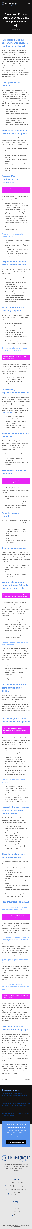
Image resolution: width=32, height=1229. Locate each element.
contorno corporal (7, 412)
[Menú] (29, 4)
